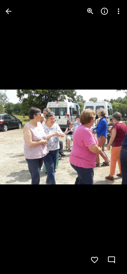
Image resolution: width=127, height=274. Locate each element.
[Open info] (104, 11)
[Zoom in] (90, 11)
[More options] (118, 11)
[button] (20, 137)
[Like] (94, 260)
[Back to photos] (8, 11)
